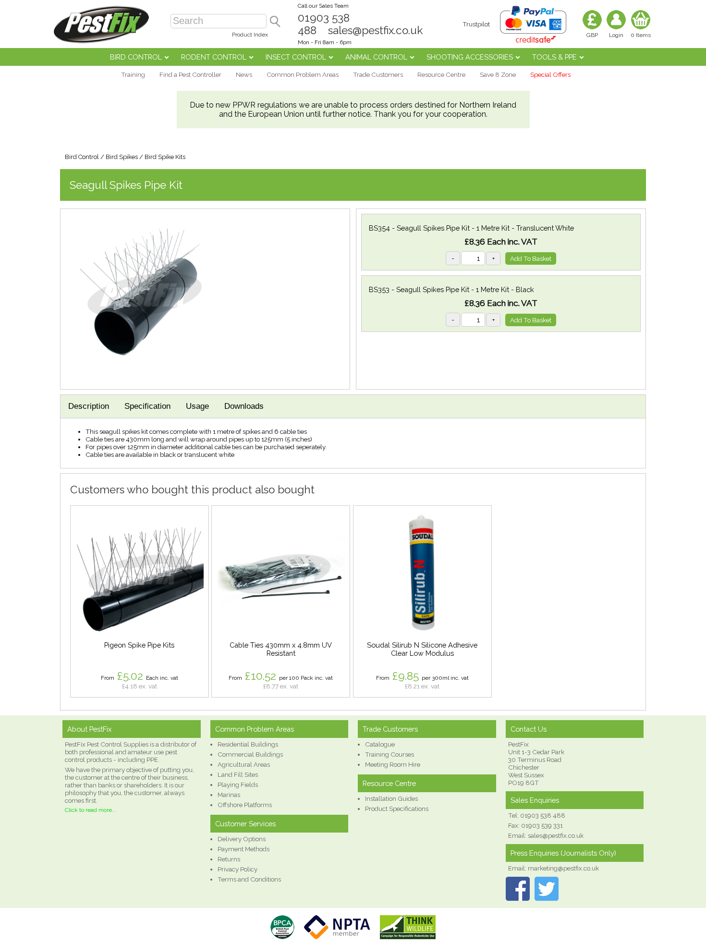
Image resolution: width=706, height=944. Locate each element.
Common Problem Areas (303, 74)
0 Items (641, 35)
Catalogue (380, 744)
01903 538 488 (542, 815)
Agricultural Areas (244, 764)
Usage (197, 406)
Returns (229, 859)
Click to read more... (90, 810)
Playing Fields (238, 784)
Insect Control (296, 57)
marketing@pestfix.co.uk (563, 868)
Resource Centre (441, 74)
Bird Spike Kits (165, 156)
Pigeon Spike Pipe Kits (139, 645)
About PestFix (89, 729)
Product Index (250, 34)
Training (133, 74)
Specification (147, 406)
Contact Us (529, 729)
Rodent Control (213, 57)
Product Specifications (396, 808)
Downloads (244, 406)
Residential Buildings (248, 744)
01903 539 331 (542, 825)
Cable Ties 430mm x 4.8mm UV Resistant (281, 649)
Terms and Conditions (249, 879)
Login (616, 35)
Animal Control (376, 57)
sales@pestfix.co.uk (375, 30)
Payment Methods (243, 849)
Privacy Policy (237, 869)
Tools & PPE (554, 57)
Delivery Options (242, 839)
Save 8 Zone (498, 74)
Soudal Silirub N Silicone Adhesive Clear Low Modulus (422, 649)
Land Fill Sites (238, 774)
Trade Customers (378, 74)
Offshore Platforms (245, 805)
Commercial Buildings (250, 754)
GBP (592, 35)
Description (88, 406)
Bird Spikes (122, 156)
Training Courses (389, 754)
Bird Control (136, 57)
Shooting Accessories (469, 57)
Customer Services (245, 824)
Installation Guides (391, 798)
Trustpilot (476, 24)
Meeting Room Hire (392, 764)
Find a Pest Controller (190, 74)
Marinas (229, 794)
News (244, 74)
